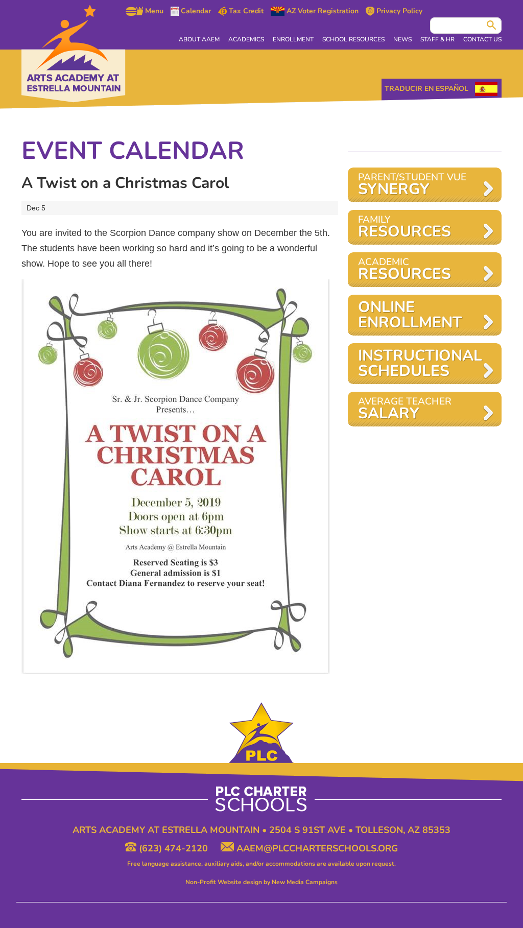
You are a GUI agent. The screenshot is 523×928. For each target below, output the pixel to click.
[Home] (73, 54)
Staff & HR (437, 39)
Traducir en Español (426, 88)
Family (404, 227)
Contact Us (482, 39)
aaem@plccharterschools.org (316, 848)
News (402, 39)
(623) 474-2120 (173, 848)
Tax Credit (245, 11)
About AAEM (199, 39)
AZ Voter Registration (321, 11)
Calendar (195, 11)
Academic (404, 269)
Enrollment (293, 39)
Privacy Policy (398, 11)
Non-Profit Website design (223, 882)
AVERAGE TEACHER (404, 409)
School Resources (353, 39)
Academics (246, 39)
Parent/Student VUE (412, 185)
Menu (153, 11)
